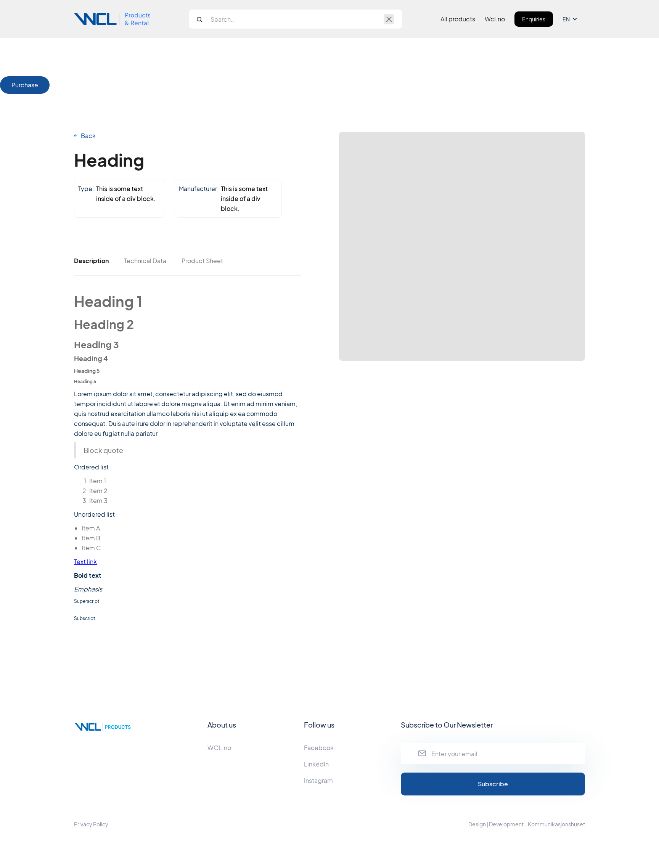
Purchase (24, 85)
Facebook (319, 748)
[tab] (91, 261)
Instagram (318, 780)
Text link (85, 562)
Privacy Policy (91, 824)
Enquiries (533, 19)
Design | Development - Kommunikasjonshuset (526, 824)
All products (457, 19)
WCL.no (219, 748)
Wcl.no (495, 19)
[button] (574, 19)
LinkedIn (316, 764)
